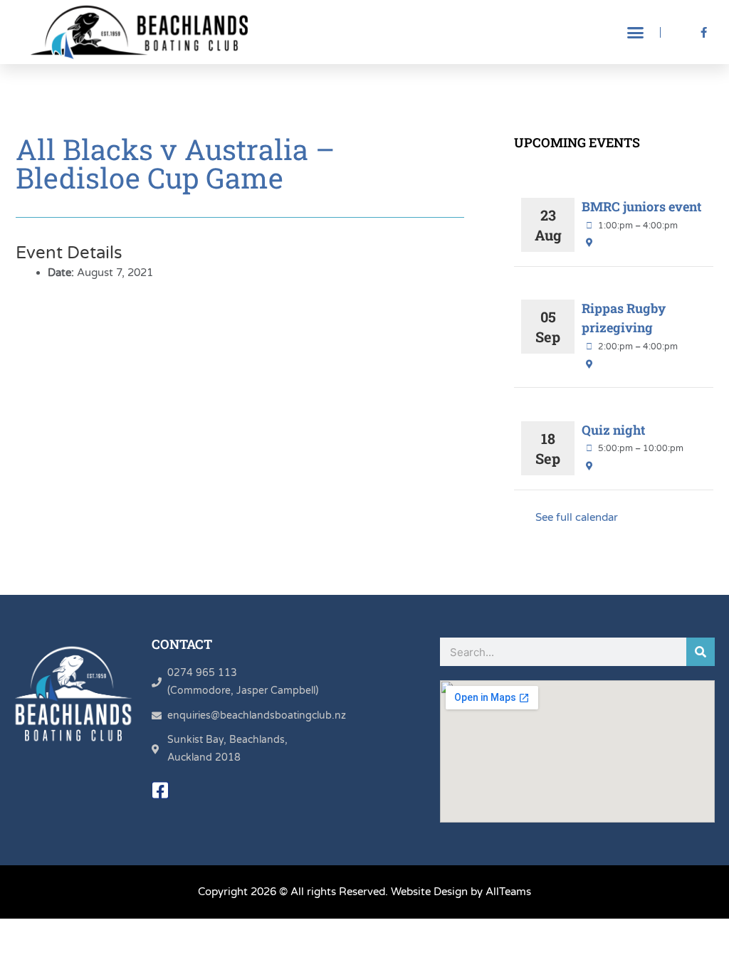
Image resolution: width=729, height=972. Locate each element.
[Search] (700, 652)
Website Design (429, 891)
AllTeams (508, 891)
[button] (635, 32)
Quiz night (613, 429)
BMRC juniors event (641, 206)
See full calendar (576, 517)
